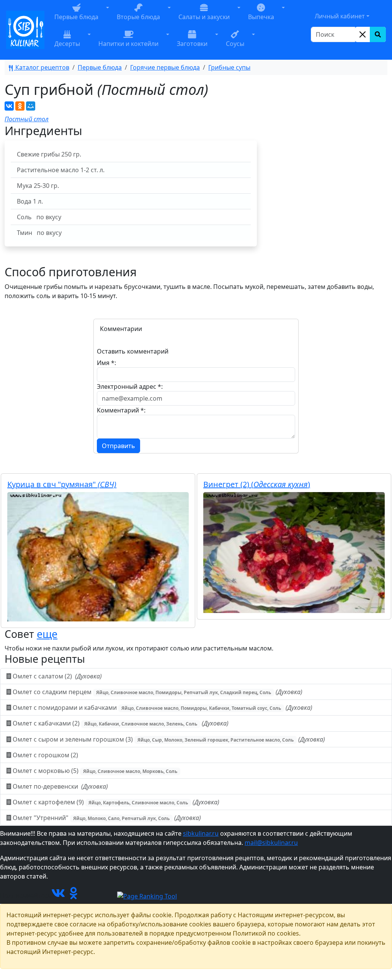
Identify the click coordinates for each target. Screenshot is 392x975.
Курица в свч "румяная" (61, 484)
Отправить (118, 446)
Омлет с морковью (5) (94, 770)
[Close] (362, 34)
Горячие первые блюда (165, 67)
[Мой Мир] (30, 106)
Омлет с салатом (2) (56, 676)
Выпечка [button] (261, 17)
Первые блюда (100, 67)
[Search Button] (378, 34)
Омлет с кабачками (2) (120, 723)
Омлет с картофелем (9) (115, 802)
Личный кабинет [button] (340, 16)
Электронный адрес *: (130, 386)
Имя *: (106, 363)
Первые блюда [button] (76, 17)
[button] (107, 16)
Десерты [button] (67, 43)
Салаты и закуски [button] (204, 17)
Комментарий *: (121, 410)
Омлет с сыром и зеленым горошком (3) (168, 739)
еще (47, 634)
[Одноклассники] (19, 106)
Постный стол (27, 119)
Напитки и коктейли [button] (128, 43)
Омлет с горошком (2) (45, 755)
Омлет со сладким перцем (156, 692)
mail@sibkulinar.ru (271, 842)
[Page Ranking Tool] (147, 895)
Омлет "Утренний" (106, 818)
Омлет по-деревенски (59, 786)
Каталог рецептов (41, 67)
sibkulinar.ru (201, 833)
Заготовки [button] (192, 43)
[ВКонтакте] (9, 106)
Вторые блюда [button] (138, 17)
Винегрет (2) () (256, 484)
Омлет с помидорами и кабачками (161, 707)
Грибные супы (229, 67)
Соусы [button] (235, 43)
